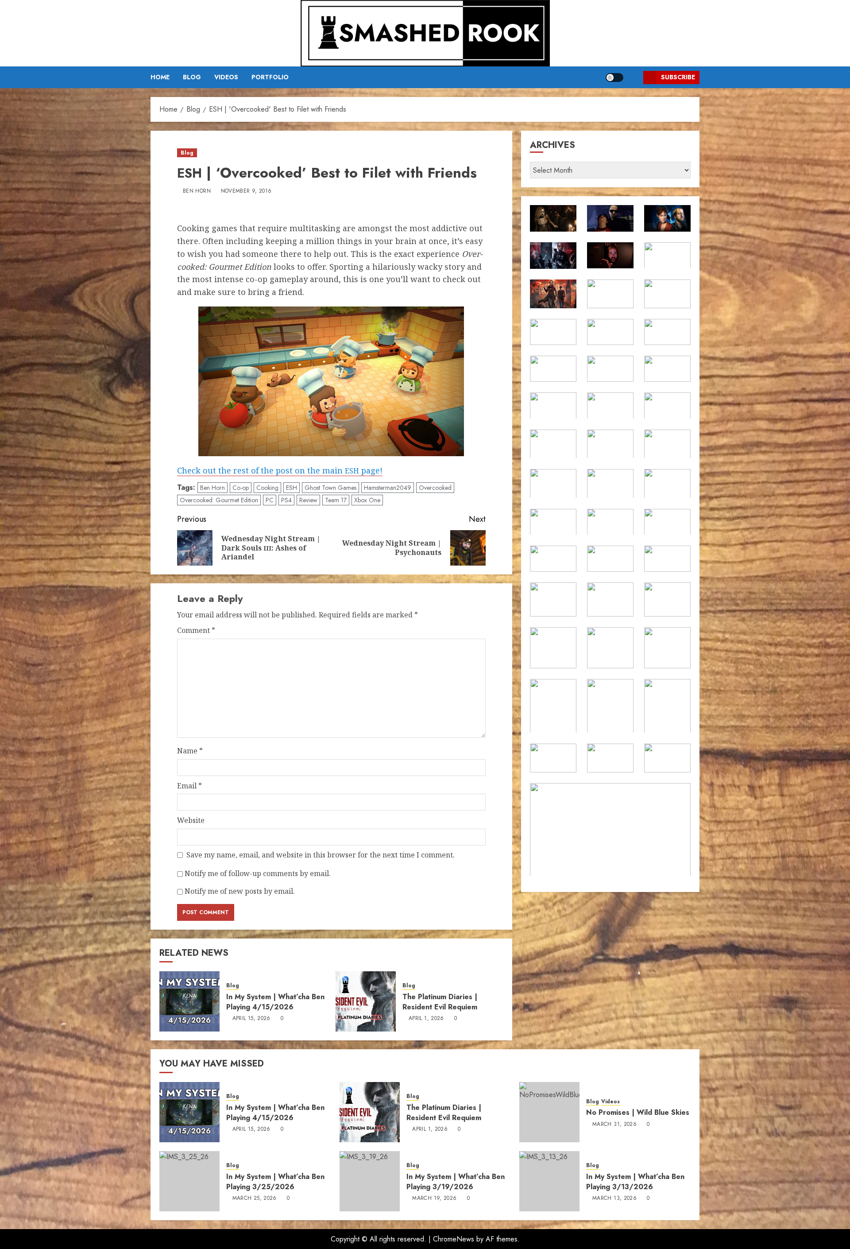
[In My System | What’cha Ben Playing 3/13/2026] (549, 1181)
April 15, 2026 (251, 1018)
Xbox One (367, 500)
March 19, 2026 (434, 1198)
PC (270, 500)
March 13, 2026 (614, 1198)
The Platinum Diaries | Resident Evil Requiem (439, 1002)
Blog (192, 77)
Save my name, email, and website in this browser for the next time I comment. (320, 855)
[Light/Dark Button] (614, 77)
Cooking (267, 487)
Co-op (240, 487)
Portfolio (270, 77)
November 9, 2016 (246, 191)
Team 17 (336, 500)
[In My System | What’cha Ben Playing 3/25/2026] (189, 1181)
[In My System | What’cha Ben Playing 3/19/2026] (370, 1181)
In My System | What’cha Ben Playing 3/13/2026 (635, 1181)
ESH (291, 487)
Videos (226, 77)
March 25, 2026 (254, 1198)
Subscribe (678, 77)
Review (308, 500)
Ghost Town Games (330, 487)
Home (160, 77)
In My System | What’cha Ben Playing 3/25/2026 (275, 1181)
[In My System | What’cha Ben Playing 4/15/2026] (189, 1001)
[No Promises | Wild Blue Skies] (549, 1112)
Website (191, 820)
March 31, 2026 (614, 1124)
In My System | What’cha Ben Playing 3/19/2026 (455, 1181)
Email (189, 786)
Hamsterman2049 (387, 487)
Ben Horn (197, 191)
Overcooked (435, 487)
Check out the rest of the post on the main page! (279, 470)
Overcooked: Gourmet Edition (219, 500)
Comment (196, 630)
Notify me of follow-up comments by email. (258, 873)
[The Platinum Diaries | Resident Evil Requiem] (366, 1001)
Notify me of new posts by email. (240, 891)
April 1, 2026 (426, 1018)
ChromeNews (453, 1239)
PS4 (286, 500)
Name (190, 751)
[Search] (633, 77)
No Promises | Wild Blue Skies (637, 1112)
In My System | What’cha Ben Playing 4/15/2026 (275, 1002)
